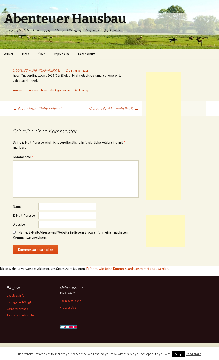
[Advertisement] (163, 136)
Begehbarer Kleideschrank (37, 108)
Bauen (20, 90)
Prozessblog (68, 307)
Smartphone (40, 90)
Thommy (83, 90)
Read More (193, 354)
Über (41, 54)
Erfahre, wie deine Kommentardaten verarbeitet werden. (127, 268)
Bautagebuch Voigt (19, 302)
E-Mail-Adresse (25, 215)
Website (19, 224)
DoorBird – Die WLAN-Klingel (36, 70)
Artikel (8, 54)
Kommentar (23, 157)
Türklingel (55, 90)
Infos (25, 54)
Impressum (61, 54)
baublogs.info (15, 295)
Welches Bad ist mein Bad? (113, 108)
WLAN (66, 90)
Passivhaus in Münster (21, 315)
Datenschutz (87, 54)
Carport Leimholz (18, 309)
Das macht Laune (70, 301)
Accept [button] (178, 354)
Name (18, 206)
